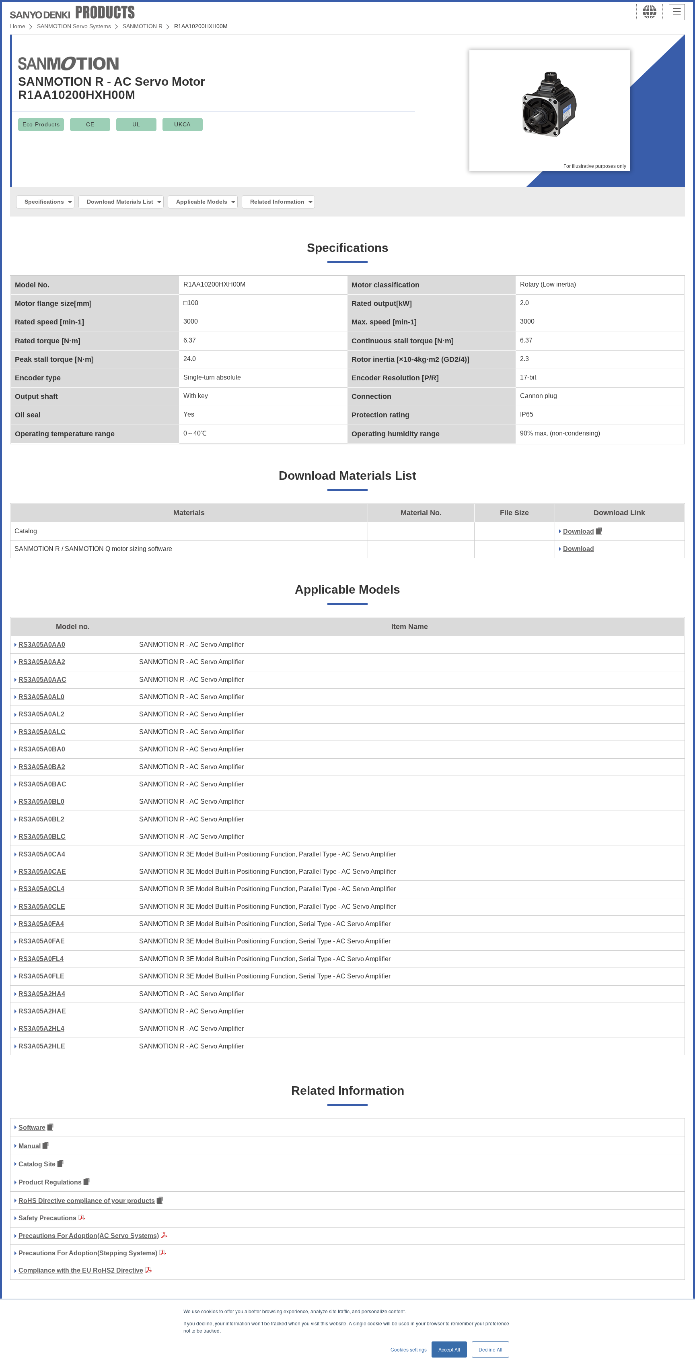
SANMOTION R (142, 26)
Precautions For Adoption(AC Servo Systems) (89, 1235)
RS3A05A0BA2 (42, 766)
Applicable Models (201, 201)
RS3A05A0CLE (42, 906)
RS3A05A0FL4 (41, 958)
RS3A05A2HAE (42, 1011)
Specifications (44, 201)
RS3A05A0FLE (41, 976)
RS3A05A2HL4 (41, 1028)
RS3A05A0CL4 (41, 888)
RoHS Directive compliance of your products (87, 1200)
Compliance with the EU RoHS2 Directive (81, 1270)
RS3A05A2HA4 (42, 993)
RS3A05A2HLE (42, 1046)
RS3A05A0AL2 (41, 714)
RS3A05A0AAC (42, 679)
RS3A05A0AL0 (41, 696)
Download (578, 531)
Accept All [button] (449, 1349)
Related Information (277, 201)
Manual (30, 1146)
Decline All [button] (490, 1349)
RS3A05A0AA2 (42, 661)
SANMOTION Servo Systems (74, 26)
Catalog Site (37, 1164)
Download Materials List (120, 201)
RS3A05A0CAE (42, 871)
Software (32, 1127)
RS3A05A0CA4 (42, 854)
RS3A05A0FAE (42, 941)
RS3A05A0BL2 (41, 819)
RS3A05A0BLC (42, 836)
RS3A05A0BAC (42, 784)
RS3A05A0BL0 (41, 801)
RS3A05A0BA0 (42, 749)
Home (17, 26)
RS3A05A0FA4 (41, 923)
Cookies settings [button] (409, 1349)
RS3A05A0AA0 (42, 644)
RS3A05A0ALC (42, 731)
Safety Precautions (47, 1218)
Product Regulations (50, 1182)
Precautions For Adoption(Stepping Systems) (88, 1253)
